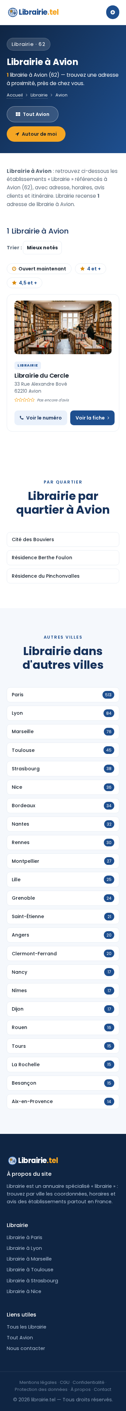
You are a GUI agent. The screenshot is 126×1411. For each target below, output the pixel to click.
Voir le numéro (44, 417)
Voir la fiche (90, 417)
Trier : (15, 247)
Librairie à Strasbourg (32, 1280)
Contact (102, 1389)
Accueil (15, 95)
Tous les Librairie (26, 1327)
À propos (81, 1389)
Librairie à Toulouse (30, 1269)
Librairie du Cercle (41, 375)
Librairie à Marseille (29, 1259)
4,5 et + (28, 282)
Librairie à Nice (24, 1291)
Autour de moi (39, 134)
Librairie (38, 12)
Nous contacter (26, 1348)
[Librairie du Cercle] (63, 327)
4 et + (94, 268)
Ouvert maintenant (42, 268)
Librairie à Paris (24, 1237)
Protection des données (41, 1389)
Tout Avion (36, 114)
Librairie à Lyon (24, 1248)
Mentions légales (38, 1382)
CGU (65, 1382)
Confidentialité (88, 1382)
